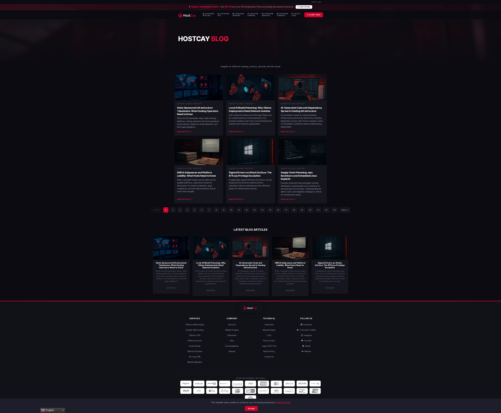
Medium (307, 351)
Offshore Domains (194, 351)
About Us (232, 325)
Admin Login (316, 2)
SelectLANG (296, 15)
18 (294, 210)
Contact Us (269, 357)
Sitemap (232, 351)
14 (262, 210)
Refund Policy (269, 351)
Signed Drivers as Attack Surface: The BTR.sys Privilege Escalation (330, 265)
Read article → (184, 132)
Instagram (307, 335)
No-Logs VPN (194, 357)
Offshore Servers (194, 341)
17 (286, 210)
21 (318, 210)
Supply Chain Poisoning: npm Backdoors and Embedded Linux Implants (299, 175)
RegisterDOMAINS (252, 15)
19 (302, 210)
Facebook (307, 325)
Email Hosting (194, 346)
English (49, 410)
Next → (345, 210)
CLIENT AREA (314, 15)
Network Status (269, 330)
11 (239, 210)
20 (310, 210)
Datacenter (232, 335)
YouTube (307, 341)
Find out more (283, 402)
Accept (251, 408)
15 (270, 210)
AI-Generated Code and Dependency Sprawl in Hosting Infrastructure (250, 265)
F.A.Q (269, 335)
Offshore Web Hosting (195, 325)
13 (254, 210)
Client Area (269, 325)
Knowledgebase (232, 346)
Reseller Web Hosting (195, 330)
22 (326, 210)
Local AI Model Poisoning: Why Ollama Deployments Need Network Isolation (210, 265)
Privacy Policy (269, 341)
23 (334, 210)
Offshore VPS (194, 335)
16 (278, 210)
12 (246, 210)
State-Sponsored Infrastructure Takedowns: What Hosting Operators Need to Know (197, 111)
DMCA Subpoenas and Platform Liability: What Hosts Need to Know (290, 265)
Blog (232, 341)
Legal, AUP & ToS (269, 346)
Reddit (307, 346)
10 (231, 210)
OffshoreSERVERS (238, 15)
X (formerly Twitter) (307, 330)
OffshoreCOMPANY (282, 15)
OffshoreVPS (223, 15)
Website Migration (194, 362)
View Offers (304, 7)
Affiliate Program (232, 330)
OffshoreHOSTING (208, 15)
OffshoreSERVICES (267, 15)
